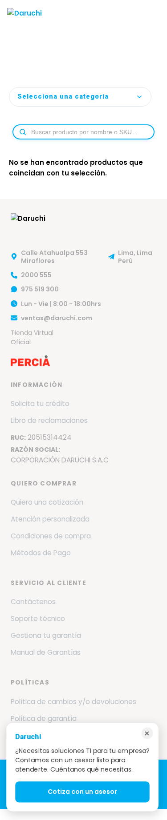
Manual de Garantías (46, 652)
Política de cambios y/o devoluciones (73, 701)
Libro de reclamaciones (49, 420)
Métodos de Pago (41, 552)
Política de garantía (44, 718)
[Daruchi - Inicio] (24, 20)
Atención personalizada (50, 519)
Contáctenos (33, 601)
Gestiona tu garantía (46, 635)
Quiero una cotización (47, 502)
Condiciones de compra (51, 536)
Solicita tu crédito (40, 403)
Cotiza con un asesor (82, 792)
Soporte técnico (38, 618)
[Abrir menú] (151, 20)
